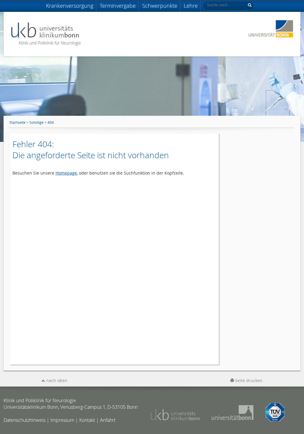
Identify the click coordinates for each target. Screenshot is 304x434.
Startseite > (19, 122)
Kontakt (87, 420)
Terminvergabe (118, 5)
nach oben (56, 380)
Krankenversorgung (69, 5)
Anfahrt (107, 420)
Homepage (66, 173)
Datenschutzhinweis (24, 420)
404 (51, 122)
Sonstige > (38, 122)
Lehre (191, 5)
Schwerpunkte (159, 5)
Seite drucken (248, 380)
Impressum (62, 420)
